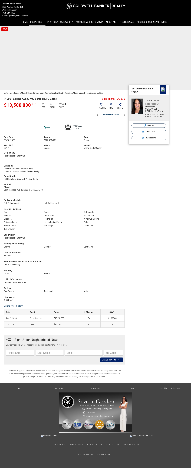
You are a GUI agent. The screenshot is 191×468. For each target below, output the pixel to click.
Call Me (150, 125)
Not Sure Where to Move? (89, 22)
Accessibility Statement (101, 444)
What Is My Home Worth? (60, 22)
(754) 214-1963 (8, 13)
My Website (150, 138)
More (165, 23)
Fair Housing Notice (128, 444)
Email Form (150, 132)
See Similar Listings (111, 115)
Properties (37, 23)
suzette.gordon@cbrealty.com (15, 16)
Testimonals (127, 22)
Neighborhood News (148, 22)
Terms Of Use (59, 444)
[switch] (101, 107)
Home (25, 22)
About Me (112, 23)
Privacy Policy (77, 444)
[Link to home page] (95, 6)
